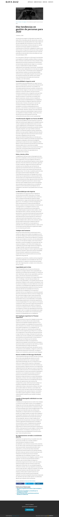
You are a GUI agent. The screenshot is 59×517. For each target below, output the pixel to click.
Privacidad (14, 515)
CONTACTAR (29, 509)
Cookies (17, 515)
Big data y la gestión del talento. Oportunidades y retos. (29, 489)
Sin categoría (24, 21)
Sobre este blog (38, 2)
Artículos (30, 2)
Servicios (45, 2)
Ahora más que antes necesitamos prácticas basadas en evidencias (28, 494)
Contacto (50, 2)
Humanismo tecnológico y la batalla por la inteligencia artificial (27, 491)
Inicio (17, 21)
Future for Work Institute (30, 481)
